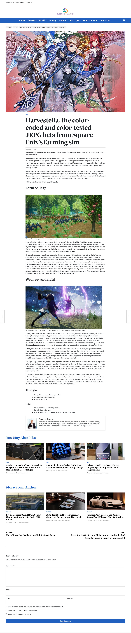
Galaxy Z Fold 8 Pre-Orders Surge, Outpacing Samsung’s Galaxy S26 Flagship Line (103, 467)
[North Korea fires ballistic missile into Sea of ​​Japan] (2, 316)
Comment (10, 566)
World (42, 20)
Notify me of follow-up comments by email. (23, 610)
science (62, 20)
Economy (51, 20)
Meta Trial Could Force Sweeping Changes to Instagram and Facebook (63, 515)
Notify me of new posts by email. (19, 614)
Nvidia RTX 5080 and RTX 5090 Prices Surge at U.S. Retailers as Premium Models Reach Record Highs (24, 467)
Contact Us (105, 20)
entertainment (90, 20)
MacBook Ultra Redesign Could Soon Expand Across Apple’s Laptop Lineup (64, 466)
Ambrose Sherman (23, 473)
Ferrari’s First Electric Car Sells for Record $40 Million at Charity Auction (105, 515)
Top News (32, 20)
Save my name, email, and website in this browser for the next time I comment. (35, 607)
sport (78, 20)
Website (70, 598)
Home (22, 20)
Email (8, 598)
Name (8, 590)
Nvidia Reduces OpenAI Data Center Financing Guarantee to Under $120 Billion (23, 517)
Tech (70, 20)
